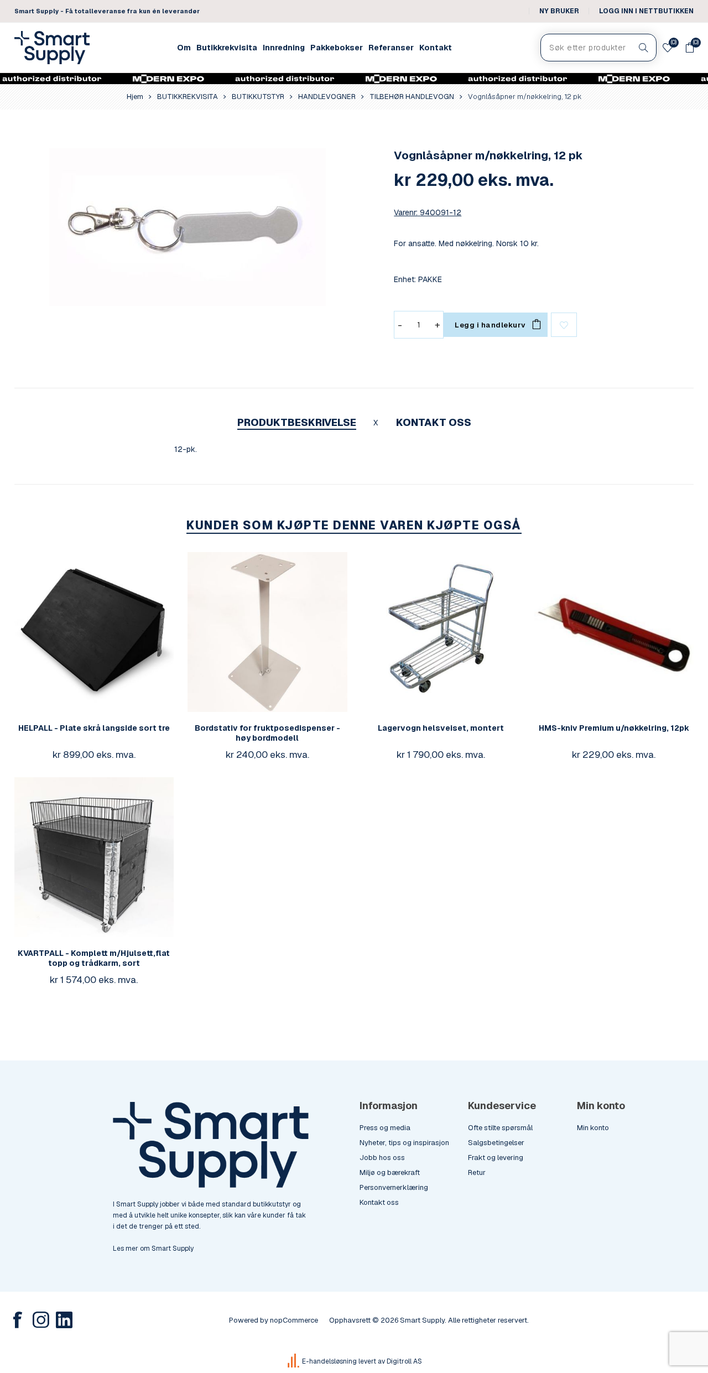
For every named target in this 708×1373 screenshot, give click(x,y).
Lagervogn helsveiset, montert (441, 728)
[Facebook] (18, 1320)
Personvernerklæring (394, 1187)
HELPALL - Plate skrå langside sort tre (94, 728)
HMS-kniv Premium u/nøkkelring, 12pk (614, 728)
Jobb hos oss (382, 1157)
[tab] (296, 422)
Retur (477, 1172)
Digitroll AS (404, 1361)
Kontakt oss (379, 1202)
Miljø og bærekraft (390, 1172)
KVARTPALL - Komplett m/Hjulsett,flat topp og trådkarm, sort (94, 958)
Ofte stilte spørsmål (500, 1127)
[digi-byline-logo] (294, 1361)
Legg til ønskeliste (563, 324)
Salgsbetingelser (496, 1142)
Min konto (593, 1127)
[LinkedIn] (64, 1320)
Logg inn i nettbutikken (646, 11)
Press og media (385, 1127)
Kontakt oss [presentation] (433, 422)
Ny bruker (559, 11)
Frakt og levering (495, 1157)
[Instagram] (41, 1320)
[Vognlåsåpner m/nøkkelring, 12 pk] (187, 227)
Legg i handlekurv (116, 632)
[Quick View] (72, 632)
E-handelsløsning (329, 1361)
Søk (644, 47)
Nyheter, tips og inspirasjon (404, 1142)
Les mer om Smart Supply (153, 1248)
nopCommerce (294, 1320)
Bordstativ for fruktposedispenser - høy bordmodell (267, 733)
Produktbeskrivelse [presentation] (296, 422)
